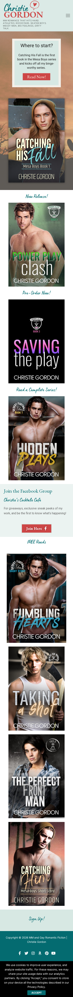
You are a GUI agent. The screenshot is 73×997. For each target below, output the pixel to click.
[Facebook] (19, 953)
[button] (36, 528)
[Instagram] (33, 953)
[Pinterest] (46, 953)
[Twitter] (26, 953)
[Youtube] (53, 953)
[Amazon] (39, 953)
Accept (36, 992)
